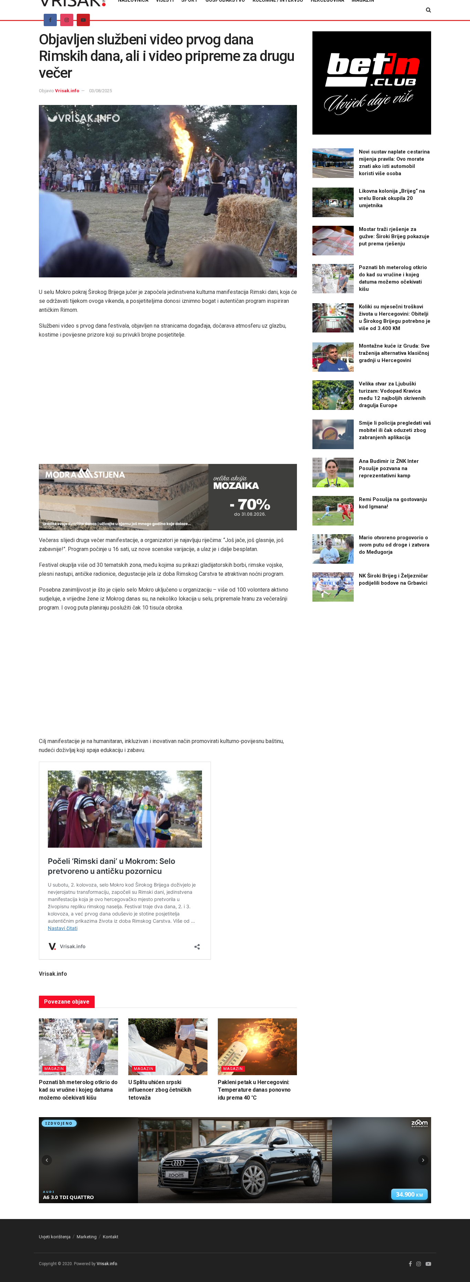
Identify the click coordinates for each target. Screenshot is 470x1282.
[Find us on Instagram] (66, 20)
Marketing (87, 1236)
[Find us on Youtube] (83, 20)
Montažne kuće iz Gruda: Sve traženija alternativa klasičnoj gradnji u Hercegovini (394, 353)
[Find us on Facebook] (50, 20)
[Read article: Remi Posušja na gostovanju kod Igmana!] (333, 511)
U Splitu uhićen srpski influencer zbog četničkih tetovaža (159, 1090)
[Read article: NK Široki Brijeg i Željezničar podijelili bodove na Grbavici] (333, 587)
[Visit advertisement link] (168, 497)
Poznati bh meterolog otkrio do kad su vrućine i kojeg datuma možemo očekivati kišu (78, 1090)
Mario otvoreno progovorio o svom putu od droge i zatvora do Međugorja (394, 544)
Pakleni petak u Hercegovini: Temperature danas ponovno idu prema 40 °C (254, 1090)
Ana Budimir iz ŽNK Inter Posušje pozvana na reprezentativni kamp (389, 468)
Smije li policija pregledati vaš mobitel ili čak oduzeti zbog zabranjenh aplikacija (395, 430)
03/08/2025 (100, 90)
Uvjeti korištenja (55, 1236)
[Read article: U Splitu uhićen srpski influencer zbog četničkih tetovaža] (167, 1046)
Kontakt (110, 1236)
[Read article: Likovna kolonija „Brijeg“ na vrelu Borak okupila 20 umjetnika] (333, 202)
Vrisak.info (67, 90)
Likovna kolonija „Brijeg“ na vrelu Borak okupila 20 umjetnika (392, 198)
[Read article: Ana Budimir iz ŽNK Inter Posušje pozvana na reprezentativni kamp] (333, 472)
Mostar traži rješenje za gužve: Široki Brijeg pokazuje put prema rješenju (394, 236)
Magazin (54, 1069)
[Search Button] (428, 10)
